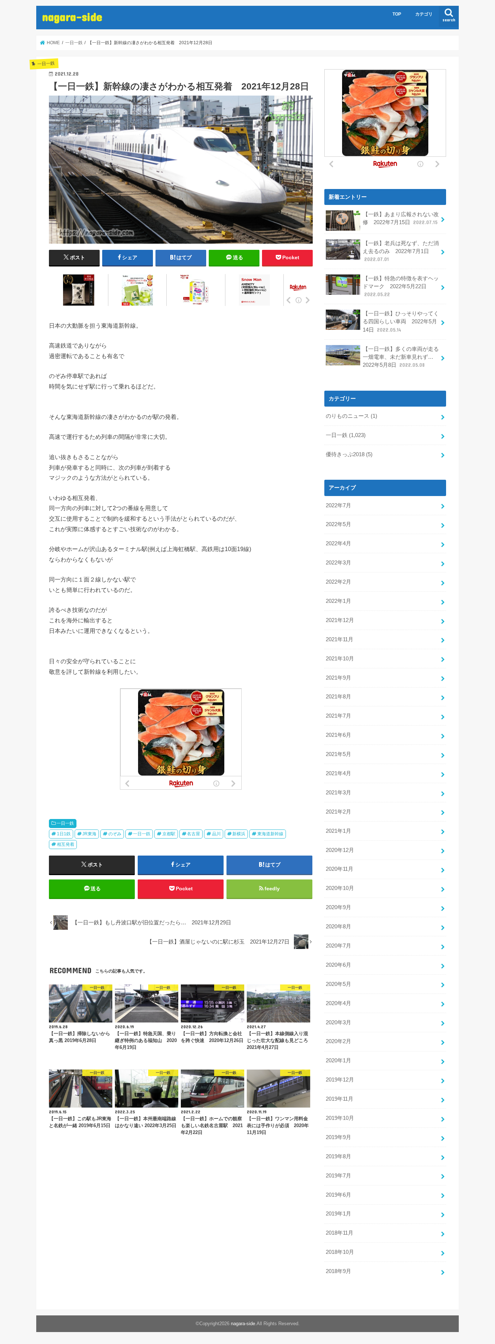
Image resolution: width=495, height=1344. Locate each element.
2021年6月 (338, 735)
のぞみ (114, 833)
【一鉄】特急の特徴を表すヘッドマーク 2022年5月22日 (401, 286)
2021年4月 (338, 773)
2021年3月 (338, 792)
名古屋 (193, 833)
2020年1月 (338, 1060)
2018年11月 (339, 1233)
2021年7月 (338, 716)
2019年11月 (339, 1099)
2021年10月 (340, 659)
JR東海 (89, 833)
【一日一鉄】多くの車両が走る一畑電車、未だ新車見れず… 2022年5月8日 (401, 357)
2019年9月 (338, 1137)
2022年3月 (338, 563)
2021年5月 (338, 754)
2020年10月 (340, 888)
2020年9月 (338, 907)
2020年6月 (338, 965)
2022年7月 (338, 505)
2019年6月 (338, 1195)
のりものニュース (351, 416)
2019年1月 (338, 1214)
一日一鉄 (65, 823)
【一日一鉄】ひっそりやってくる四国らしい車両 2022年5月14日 (401, 321)
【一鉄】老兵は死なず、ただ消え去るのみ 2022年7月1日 (401, 251)
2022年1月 (338, 601)
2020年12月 (340, 850)
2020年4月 (338, 1003)
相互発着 (65, 844)
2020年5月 (338, 984)
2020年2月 (338, 1041)
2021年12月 (340, 620)
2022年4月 (338, 543)
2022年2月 (338, 582)
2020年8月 (338, 926)
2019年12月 (340, 1080)
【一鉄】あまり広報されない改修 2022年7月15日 (401, 218)
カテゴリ (424, 14)
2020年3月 (338, 1022)
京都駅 (168, 833)
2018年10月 (340, 1252)
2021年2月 (338, 812)
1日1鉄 (64, 833)
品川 (216, 833)
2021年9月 (338, 678)
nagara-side (72, 16)
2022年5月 (338, 524)
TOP (396, 14)
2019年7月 (338, 1176)
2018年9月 (338, 1271)
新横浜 (238, 833)
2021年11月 (339, 639)
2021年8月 (338, 697)
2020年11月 (339, 869)
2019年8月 (338, 1156)
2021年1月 (338, 831)
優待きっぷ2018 (349, 454)
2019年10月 (340, 1118)
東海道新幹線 (270, 833)
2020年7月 (338, 946)
